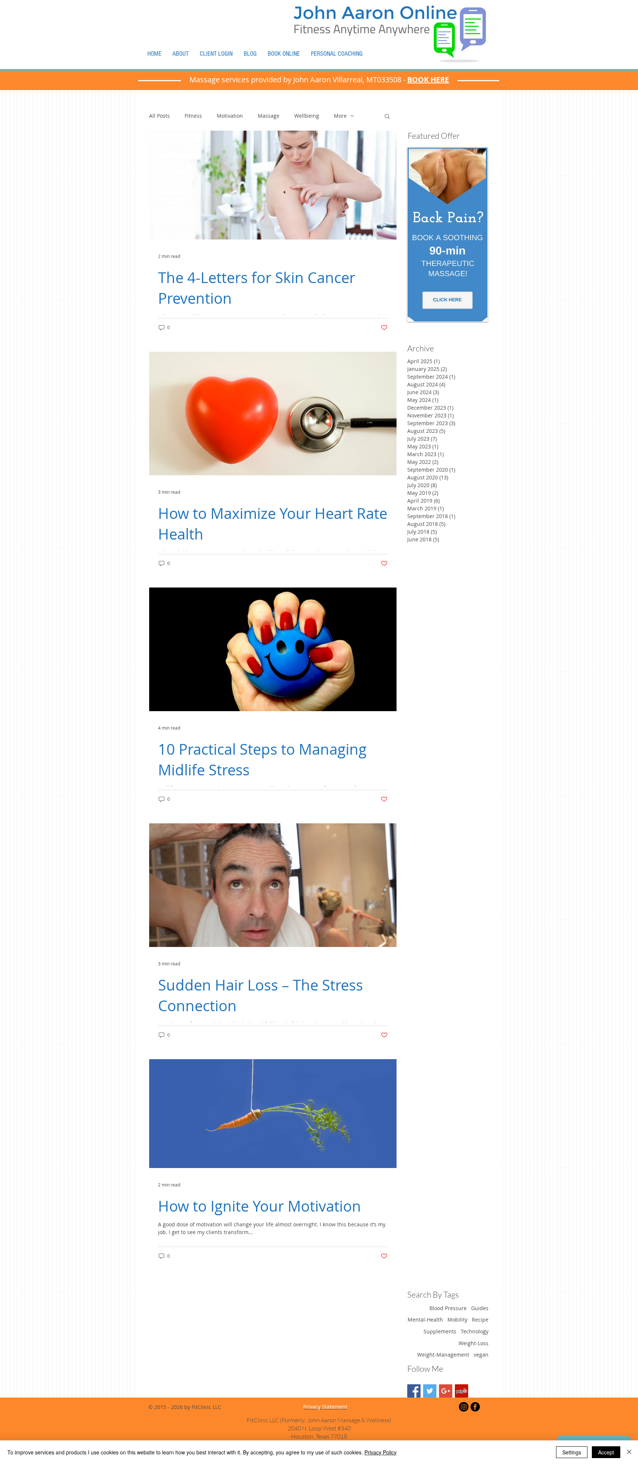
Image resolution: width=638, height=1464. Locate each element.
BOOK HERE (428, 80)
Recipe (480, 1319)
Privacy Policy (380, 1452)
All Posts (159, 115)
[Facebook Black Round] (475, 1407)
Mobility (457, 1319)
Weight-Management (443, 1354)
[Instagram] (464, 1407)
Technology (474, 1331)
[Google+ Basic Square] (445, 1391)
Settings (571, 1452)
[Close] (629, 1452)
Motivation (230, 115)
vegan (481, 1354)
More (340, 115)
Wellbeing (306, 115)
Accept (606, 1452)
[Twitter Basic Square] (429, 1391)
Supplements (439, 1331)
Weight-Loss (473, 1343)
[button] (387, 117)
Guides (479, 1308)
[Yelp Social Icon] (461, 1391)
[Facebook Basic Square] (414, 1391)
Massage (268, 115)
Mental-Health (425, 1319)
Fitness (193, 115)
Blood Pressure (448, 1308)
